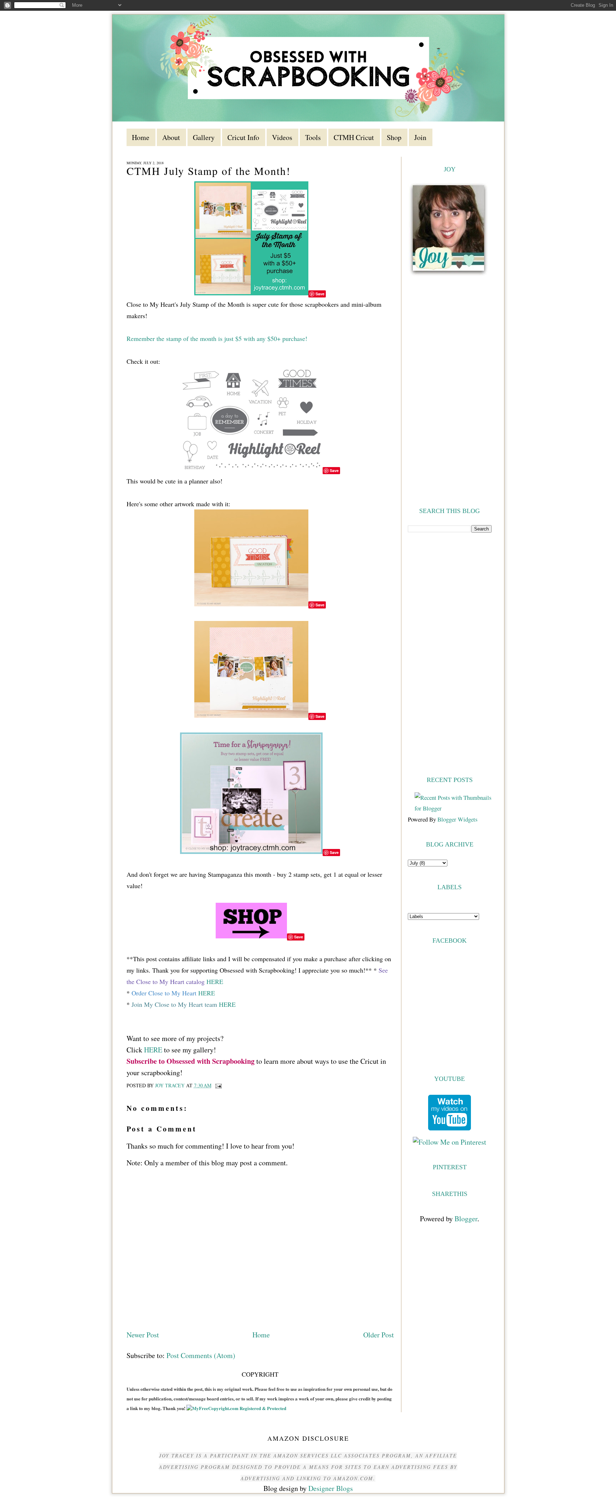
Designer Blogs (330, 1488)
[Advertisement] (450, 653)
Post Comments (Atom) (200, 1355)
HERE (214, 981)
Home (261, 1335)
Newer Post (143, 1335)
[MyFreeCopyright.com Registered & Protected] (236, 1408)
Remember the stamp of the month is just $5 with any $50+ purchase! (217, 338)
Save (319, 293)
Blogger (466, 1218)
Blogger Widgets (457, 819)
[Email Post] (218, 1085)
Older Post (378, 1335)
